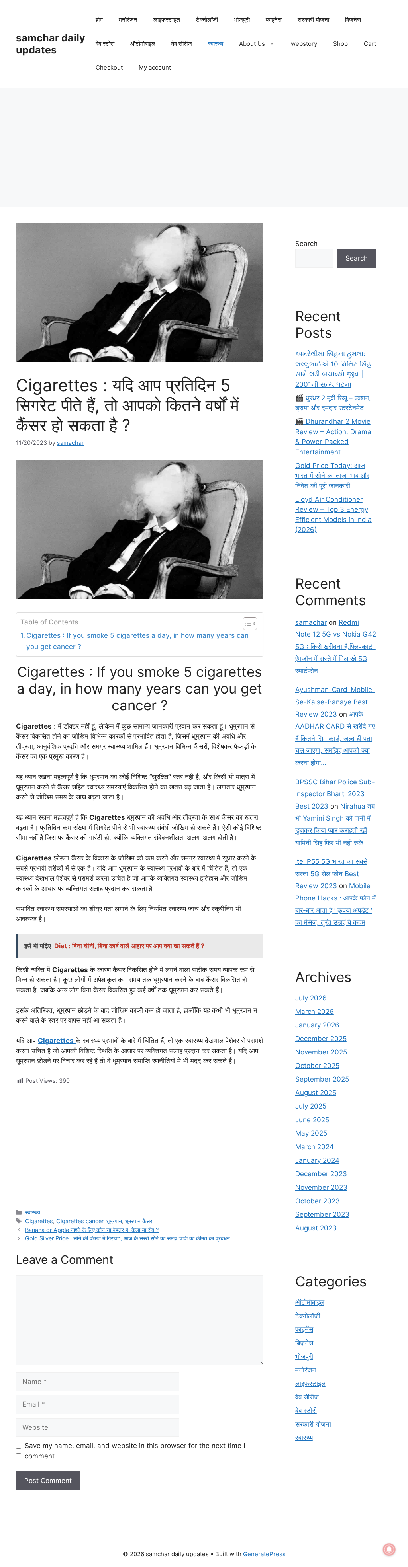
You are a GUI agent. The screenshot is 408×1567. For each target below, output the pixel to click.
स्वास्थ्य (215, 43)
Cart (370, 43)
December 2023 (321, 1174)
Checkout (109, 67)
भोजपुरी (242, 19)
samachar (311, 622)
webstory (304, 43)
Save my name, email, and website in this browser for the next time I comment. (135, 1451)
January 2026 (317, 1025)
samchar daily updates (50, 44)
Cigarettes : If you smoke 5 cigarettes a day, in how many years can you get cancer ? (137, 640)
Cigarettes (39, 1221)
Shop (340, 43)
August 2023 (316, 1228)
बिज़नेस (353, 19)
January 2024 (317, 1160)
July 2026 (311, 998)
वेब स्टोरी (105, 43)
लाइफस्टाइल (166, 19)
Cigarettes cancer (79, 1221)
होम (99, 19)
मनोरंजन (128, 19)
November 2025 (321, 1052)
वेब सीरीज (181, 43)
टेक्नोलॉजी (207, 19)
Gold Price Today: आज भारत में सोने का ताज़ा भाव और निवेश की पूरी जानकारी (332, 476)
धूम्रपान (114, 1221)
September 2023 (322, 1214)
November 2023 (321, 1187)
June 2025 (312, 1120)
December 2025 (321, 1039)
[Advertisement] (204, 147)
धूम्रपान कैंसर (138, 1221)
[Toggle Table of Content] (246, 623)
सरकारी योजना (313, 19)
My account (155, 67)
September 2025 (322, 1079)
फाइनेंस (274, 19)
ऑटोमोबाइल (142, 43)
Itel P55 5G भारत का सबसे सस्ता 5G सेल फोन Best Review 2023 (331, 874)
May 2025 (311, 1133)
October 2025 (317, 1066)
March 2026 (314, 1011)
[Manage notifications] (389, 1549)
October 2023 (317, 1201)
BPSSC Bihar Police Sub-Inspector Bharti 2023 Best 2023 (335, 794)
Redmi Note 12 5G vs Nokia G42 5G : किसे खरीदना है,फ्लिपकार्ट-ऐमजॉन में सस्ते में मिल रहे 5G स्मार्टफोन (335, 646)
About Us (252, 43)
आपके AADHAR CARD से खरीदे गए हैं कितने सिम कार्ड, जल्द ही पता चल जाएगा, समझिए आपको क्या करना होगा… (335, 738)
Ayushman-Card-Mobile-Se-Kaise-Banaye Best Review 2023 (335, 702)
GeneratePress (264, 1554)
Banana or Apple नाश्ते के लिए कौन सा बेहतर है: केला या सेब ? (92, 1229)
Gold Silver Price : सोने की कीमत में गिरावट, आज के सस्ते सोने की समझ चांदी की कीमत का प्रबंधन (127, 1238)
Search (306, 244)
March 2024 (314, 1147)
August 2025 (315, 1093)
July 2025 (310, 1106)
